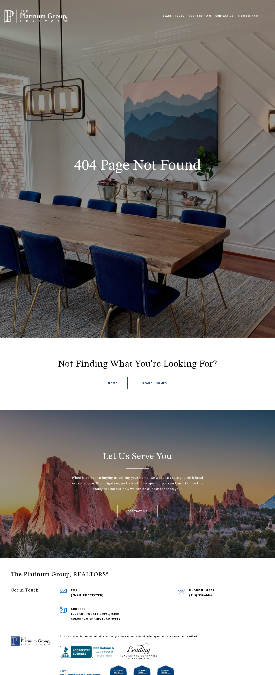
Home (112, 383)
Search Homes (154, 383)
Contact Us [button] (137, 511)
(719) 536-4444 (200, 595)
